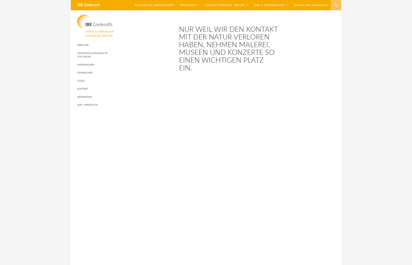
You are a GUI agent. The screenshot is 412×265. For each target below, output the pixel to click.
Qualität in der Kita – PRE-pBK (225, 5)
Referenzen (84, 97)
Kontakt (82, 89)
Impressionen (85, 65)
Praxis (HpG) (188, 5)
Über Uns (83, 45)
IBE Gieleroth (88, 5)
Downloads (85, 73)
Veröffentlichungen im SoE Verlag (92, 55)
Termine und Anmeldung (311, 5)
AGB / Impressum (87, 105)
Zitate (81, 81)
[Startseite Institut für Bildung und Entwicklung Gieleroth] (95, 22)
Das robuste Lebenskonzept (154, 5)
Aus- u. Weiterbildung (269, 5)
